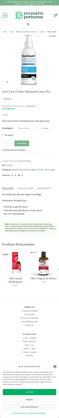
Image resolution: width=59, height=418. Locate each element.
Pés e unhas (50, 170)
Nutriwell (7, 99)
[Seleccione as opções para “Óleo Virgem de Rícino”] (41, 272)
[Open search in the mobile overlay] (28, 24)
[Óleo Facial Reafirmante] (15, 262)
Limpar (46, 128)
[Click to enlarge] (7, 82)
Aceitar (29, 392)
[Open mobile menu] (5, 15)
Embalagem (7, 128)
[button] (55, 366)
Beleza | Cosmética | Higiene (24, 170)
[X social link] (15, 175)
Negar (29, 399)
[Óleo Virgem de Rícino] (43, 262)
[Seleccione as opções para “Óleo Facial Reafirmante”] (13, 272)
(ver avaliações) (8, 108)
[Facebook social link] (12, 175)
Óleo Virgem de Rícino (43, 278)
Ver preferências (29, 407)
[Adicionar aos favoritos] (18, 272)
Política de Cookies (19, 413)
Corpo (40, 170)
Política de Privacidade (37, 413)
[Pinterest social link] (19, 175)
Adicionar (21, 143)
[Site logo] (29, 15)
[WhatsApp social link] (22, 175)
